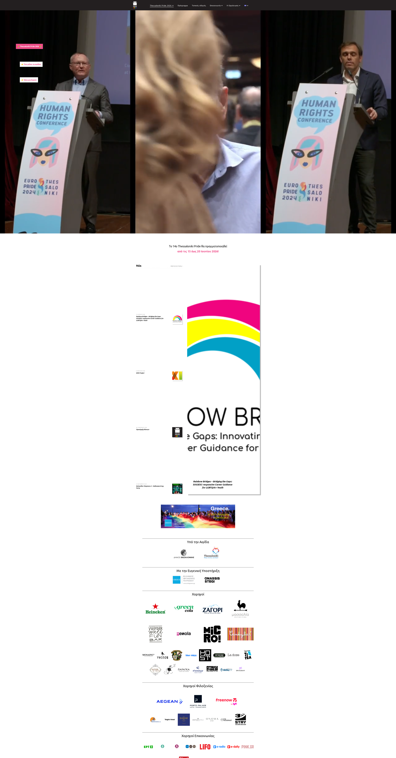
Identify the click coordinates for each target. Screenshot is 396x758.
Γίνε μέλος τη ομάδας (32, 64)
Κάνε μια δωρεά (30, 80)
